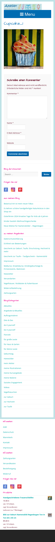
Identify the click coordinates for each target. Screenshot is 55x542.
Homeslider (9, 358)
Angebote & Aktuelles (13, 310)
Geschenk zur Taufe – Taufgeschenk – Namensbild (25, 256)
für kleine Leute (10, 349)
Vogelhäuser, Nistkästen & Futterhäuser (21, 283)
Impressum (9, 261)
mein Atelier (9, 363)
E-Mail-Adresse (14, 133)
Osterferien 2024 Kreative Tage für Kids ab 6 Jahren (26, 216)
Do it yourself (9, 330)
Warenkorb (8, 437)
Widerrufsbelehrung (12, 288)
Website (10, 143)
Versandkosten (9, 463)
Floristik (7, 334)
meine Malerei (10, 378)
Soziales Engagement (13, 382)
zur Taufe (8, 406)
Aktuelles (8, 306)
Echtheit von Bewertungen (15, 243)
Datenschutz (8, 432)
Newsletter (8, 274)
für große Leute (10, 339)
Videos (6, 387)
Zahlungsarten (10, 293)
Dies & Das (8, 320)
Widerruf (7, 474)
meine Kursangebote (13, 373)
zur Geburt (8, 397)
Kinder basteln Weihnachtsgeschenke (20, 221)
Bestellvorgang (9, 468)
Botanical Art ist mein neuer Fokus (18, 203)
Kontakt (6, 442)
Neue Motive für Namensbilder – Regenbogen (23, 226)
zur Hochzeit (9, 401)
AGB (5, 427)
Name (10, 123)
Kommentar (13, 93)
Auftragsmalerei (11, 315)
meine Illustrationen (12, 368)
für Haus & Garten (11, 344)
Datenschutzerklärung (13, 239)
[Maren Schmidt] (23, 7)
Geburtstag (8, 354)
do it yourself (9, 325)
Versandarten (9, 278)
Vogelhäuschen (10, 392)
